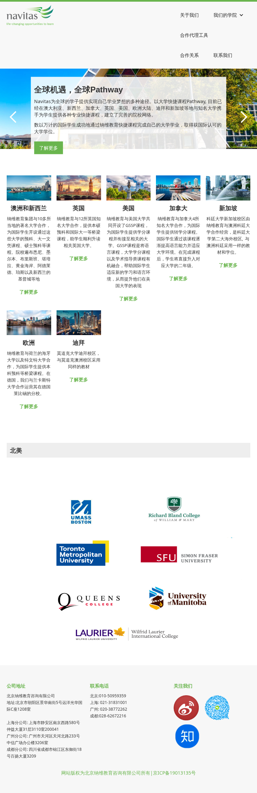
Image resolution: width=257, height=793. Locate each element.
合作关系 (189, 55)
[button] (228, 15)
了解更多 (48, 147)
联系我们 (222, 55)
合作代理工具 (194, 35)
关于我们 (189, 15)
